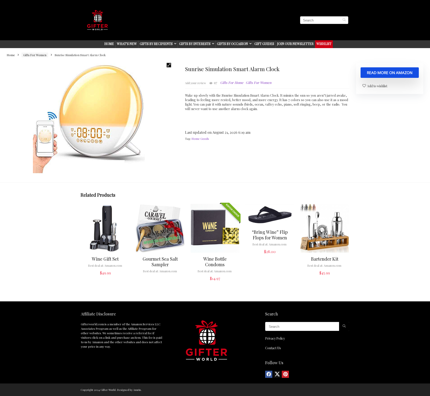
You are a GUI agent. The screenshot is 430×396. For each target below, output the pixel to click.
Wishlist (323, 44)
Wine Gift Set (105, 259)
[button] (169, 65)
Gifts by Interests (195, 44)
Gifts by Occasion (232, 44)
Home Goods (200, 139)
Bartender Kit (324, 259)
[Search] (344, 20)
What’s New (127, 44)
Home (109, 44)
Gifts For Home (231, 82)
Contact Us (273, 348)
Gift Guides (264, 44)
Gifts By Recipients (156, 44)
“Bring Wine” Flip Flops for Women (270, 235)
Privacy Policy (275, 338)
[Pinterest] (285, 374)
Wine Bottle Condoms (215, 261)
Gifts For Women (34, 55)
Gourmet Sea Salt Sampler (160, 261)
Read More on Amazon (390, 72)
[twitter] (277, 374)
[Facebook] (268, 374)
